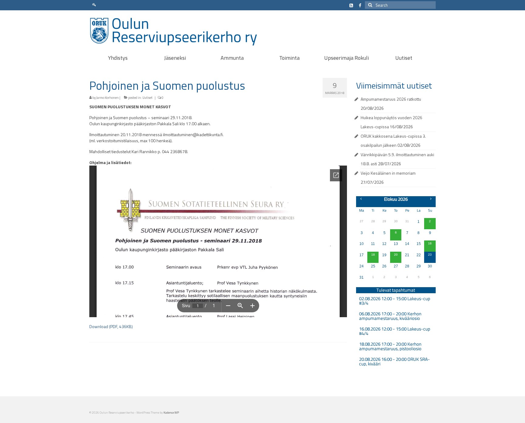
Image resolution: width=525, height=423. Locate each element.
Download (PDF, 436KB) (111, 326)
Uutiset (147, 97)
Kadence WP (171, 412)
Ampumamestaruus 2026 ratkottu (391, 99)
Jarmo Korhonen (107, 97)
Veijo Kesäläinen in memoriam (388, 173)
